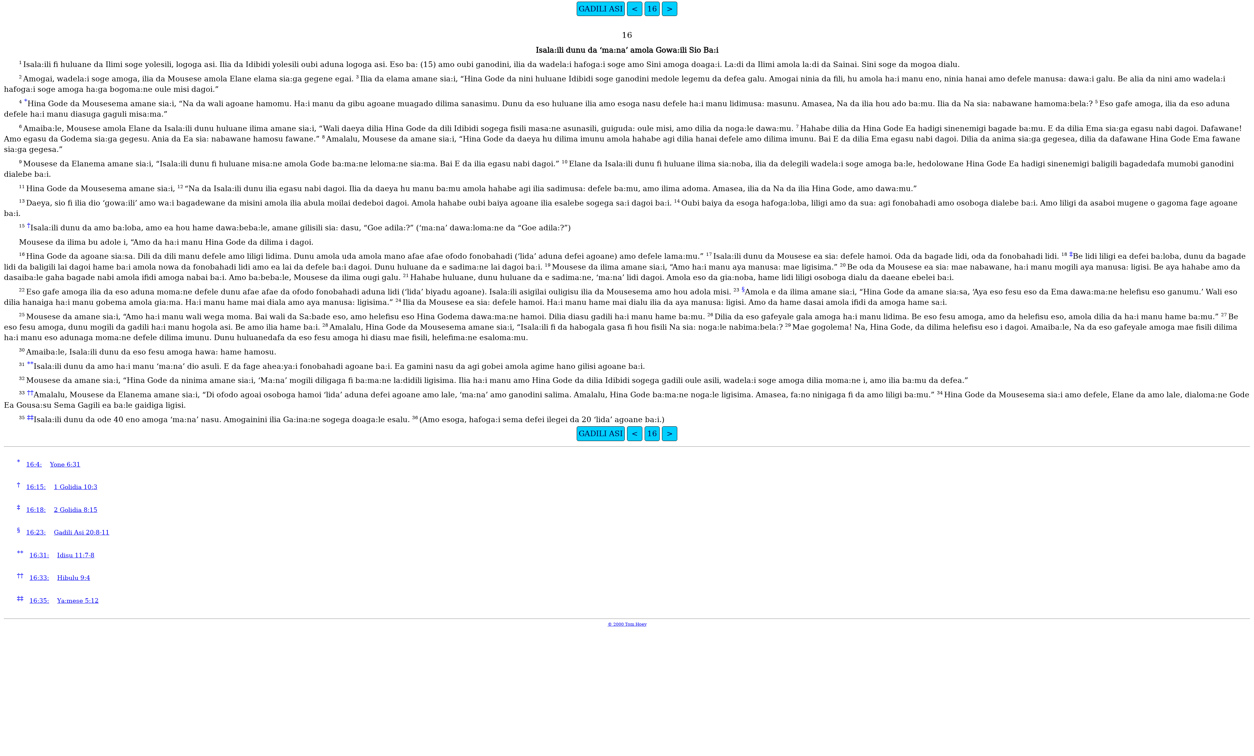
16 (652, 9)
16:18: (36, 509)
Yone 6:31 (65, 464)
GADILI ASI (601, 9)
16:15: (36, 487)
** (30, 363)
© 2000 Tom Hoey (627, 624)
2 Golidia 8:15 (75, 509)
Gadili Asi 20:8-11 (81, 532)
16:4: (34, 464)
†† (30, 392)
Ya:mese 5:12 (78, 600)
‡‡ (30, 417)
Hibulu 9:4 (73, 577)
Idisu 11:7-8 (75, 555)
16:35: (39, 600)
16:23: (36, 532)
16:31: (39, 555)
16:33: (39, 577)
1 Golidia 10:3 (75, 487)
